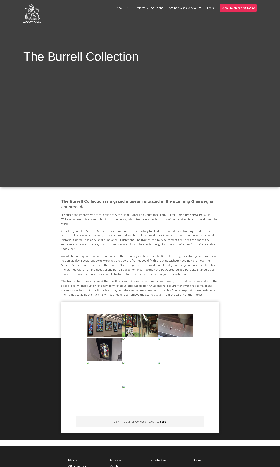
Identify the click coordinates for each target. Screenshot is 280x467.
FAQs (210, 8)
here (163, 421)
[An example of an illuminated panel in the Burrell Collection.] (104, 349)
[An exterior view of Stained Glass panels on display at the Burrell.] (140, 349)
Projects (140, 8)
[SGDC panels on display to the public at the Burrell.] (140, 397)
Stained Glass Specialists (185, 8)
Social (197, 460)
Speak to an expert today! (238, 8)
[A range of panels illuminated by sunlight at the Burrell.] (140, 373)
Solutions (157, 8)
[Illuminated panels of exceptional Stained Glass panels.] (104, 325)
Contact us (158, 460)
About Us (123, 8)
